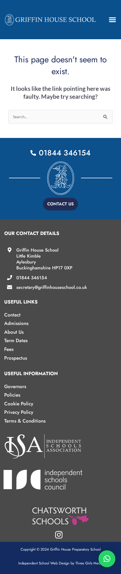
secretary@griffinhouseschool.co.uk (51, 287)
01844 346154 (31, 277)
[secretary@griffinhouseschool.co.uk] (9, 287)
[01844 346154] (9, 277)
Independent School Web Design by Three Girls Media (60, 563)
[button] (112, 19)
